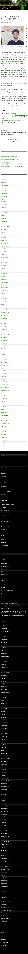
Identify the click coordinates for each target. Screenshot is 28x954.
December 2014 (5, 415)
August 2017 (4, 343)
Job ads (2, 518)
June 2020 (3, 271)
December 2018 (5, 309)
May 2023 (3, 218)
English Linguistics (6, 8)
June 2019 (3, 296)
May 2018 (3, 323)
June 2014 (3, 431)
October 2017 (4, 337)
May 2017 (3, 348)
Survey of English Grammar (7, 491)
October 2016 (4, 365)
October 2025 (4, 188)
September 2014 (5, 423)
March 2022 (4, 240)
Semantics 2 (4, 489)
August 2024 (4, 199)
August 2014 (4, 426)
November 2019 (5, 285)
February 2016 (4, 384)
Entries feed (4, 542)
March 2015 (4, 409)
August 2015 (4, 398)
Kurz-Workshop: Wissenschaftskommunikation (12, 169)
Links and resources (5, 521)
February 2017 (4, 357)
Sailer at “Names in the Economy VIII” (10, 159)
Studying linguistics (5, 526)
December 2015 (5, 387)
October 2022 (4, 229)
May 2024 (3, 201)
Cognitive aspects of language (8, 504)
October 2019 (4, 287)
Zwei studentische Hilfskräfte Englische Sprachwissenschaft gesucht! (10, 139)
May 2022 (3, 237)
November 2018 (5, 312)
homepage (13, 113)
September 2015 (5, 395)
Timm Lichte (8, 89)
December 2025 (5, 185)
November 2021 (5, 246)
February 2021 (4, 257)
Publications (4, 524)
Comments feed (4, 545)
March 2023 (4, 221)
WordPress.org (4, 548)
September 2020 (5, 265)
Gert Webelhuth (5, 467)
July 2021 (3, 248)
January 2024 (4, 207)
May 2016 (3, 376)
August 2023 (4, 215)
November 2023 (5, 210)
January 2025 (4, 193)
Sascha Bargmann (5, 56)
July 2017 (3, 345)
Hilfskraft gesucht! (5, 162)
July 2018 (3, 321)
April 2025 (3, 190)
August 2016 (4, 368)
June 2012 (3, 445)
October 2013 (4, 434)
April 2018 (3, 326)
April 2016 (3, 379)
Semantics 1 (4, 486)
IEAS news (3, 13)
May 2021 (3, 254)
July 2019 (3, 293)
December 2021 (5, 243)
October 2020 (4, 262)
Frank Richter (4, 465)
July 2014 (3, 429)
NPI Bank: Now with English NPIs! (9, 156)
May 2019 (3, 298)
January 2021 (4, 260)
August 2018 (4, 318)
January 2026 (4, 182)
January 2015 (4, 412)
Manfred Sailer (17, 56)
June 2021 (3, 251)
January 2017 (4, 359)
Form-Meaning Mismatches (12, 72)
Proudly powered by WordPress (7, 952)
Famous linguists (5, 510)
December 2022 (5, 224)
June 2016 (3, 373)
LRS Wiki (3, 473)
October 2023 (4, 212)
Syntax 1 (3, 494)
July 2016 (3, 370)
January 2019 (4, 307)
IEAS (2, 470)
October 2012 (4, 440)
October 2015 (4, 393)
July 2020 (3, 268)
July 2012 (3, 442)
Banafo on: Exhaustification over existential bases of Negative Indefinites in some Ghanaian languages (13, 165)
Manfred (9, 22)
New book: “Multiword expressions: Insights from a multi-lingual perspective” (13, 132)
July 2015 (3, 401)
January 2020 (4, 279)
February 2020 (4, 276)
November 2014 (5, 418)
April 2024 (3, 204)
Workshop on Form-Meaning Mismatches (13, 120)
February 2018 (4, 332)
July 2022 (3, 232)
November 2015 (5, 390)
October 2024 (4, 196)
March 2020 (4, 273)
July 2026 (3, 179)
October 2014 (4, 420)
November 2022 (5, 226)
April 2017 (3, 351)
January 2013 (4, 437)
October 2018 (4, 315)
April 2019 (3, 301)
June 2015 (3, 404)
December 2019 (5, 282)
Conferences (4, 507)
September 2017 (5, 340)
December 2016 (5, 362)
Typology (3, 529)
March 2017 (4, 354)
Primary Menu (26, 8)
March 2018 (4, 329)
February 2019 (4, 304)
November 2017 (5, 334)
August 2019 (4, 290)
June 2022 (3, 235)
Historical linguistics (6, 513)
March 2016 (4, 382)
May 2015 (3, 406)
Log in (2, 539)
